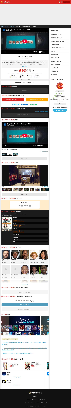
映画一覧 (12, 26)
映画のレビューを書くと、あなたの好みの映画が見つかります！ (18, 353)
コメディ (15, 231)
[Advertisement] (35, 14)
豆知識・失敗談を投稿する (42, 111)
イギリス (15, 225)
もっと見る (24, 66)
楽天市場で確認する (11, 99)
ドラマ (21, 231)
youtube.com (45, 151)
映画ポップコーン (4, 26)
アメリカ (21, 225)
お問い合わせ (60, 103)
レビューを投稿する (25, 304)
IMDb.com (46, 186)
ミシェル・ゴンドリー (17, 220)
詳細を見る (60, 91)
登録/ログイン (66, 2)
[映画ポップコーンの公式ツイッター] (60, 110)
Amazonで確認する (35, 99)
